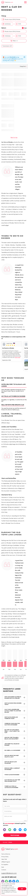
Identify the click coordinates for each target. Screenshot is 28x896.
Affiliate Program (5, 861)
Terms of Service (5, 854)
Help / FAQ (4, 859)
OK (22, 889)
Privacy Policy (4, 856)
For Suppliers (4, 864)
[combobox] (15, 19)
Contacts (3, 869)
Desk (2, 867)
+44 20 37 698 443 (8, 877)
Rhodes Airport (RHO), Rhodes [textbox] (12, 19)
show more (17, 357)
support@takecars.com (9, 873)
